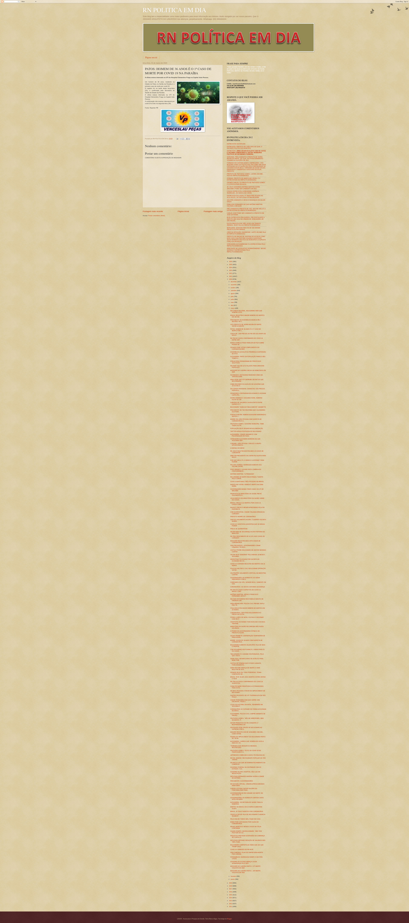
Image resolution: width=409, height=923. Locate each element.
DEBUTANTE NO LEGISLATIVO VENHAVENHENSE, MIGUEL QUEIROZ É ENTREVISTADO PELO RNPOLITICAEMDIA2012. (246, 250)
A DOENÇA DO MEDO (237, 448)
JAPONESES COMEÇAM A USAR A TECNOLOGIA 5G (247, 755)
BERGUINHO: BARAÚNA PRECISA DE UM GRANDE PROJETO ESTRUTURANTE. (243, 228)
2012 (231, 903)
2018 (231, 886)
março (233, 308)
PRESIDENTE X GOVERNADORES (241, 781)
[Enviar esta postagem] (177, 138)
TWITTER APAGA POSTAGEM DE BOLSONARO (245, 431)
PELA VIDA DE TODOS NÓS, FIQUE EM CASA (245, 819)
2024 (231, 267)
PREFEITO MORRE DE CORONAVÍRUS (243, 516)
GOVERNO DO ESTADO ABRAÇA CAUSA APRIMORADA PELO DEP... (243, 862)
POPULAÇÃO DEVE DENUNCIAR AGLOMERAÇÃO (246, 428)
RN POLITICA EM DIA (174, 10)
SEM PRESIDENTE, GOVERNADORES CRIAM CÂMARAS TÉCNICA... (245, 546)
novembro (234, 284)
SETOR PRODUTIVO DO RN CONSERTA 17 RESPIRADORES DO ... (244, 723)
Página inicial (151, 57)
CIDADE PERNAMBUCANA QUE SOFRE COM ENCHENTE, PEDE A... (245, 700)
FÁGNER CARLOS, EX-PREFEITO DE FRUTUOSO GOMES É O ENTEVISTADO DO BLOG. (246, 183)
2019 (231, 883)
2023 (231, 270)
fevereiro (233, 876)
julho (232, 296)
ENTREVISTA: (246, 152)
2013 (231, 900)
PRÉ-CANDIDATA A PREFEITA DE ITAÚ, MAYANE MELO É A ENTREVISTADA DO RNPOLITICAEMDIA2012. (246, 209)
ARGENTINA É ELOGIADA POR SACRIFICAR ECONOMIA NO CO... (244, 560)
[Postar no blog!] (183, 139)
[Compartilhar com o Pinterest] (189, 139)
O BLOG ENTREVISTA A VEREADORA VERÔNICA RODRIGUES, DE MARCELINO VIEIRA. (243, 192)
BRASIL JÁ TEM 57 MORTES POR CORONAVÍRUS (246, 811)
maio (232, 302)
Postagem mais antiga (213, 211)
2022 (231, 273)
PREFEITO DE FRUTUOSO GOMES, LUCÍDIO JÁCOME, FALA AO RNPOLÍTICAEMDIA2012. (245, 174)
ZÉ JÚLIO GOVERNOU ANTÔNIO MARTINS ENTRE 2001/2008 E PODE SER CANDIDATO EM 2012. (243, 187)
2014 (231, 897)
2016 (231, 892)
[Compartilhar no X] (185, 139)
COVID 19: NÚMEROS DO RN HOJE (241, 849)
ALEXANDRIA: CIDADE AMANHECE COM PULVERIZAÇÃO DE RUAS (243, 435)
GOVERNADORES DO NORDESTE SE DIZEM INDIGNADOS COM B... (245, 578)
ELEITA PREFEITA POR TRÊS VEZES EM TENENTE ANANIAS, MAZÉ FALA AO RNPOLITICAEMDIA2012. (244, 224)
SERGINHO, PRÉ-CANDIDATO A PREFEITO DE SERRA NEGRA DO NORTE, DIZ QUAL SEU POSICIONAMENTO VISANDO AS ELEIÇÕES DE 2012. (245, 158)
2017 (231, 889)
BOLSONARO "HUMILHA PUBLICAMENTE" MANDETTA (248, 407)
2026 (231, 261)
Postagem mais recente (153, 211)
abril (232, 305)
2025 (231, 264)
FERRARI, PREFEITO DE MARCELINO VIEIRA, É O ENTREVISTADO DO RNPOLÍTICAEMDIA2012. (243, 179)
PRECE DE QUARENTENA (238, 529)
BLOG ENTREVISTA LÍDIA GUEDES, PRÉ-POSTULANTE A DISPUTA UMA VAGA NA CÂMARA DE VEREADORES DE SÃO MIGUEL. (245, 219)
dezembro (234, 281)
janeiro (233, 879)
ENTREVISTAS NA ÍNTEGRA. (236, 144)
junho (232, 299)
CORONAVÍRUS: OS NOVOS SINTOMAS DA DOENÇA (247, 587)
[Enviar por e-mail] (181, 139)
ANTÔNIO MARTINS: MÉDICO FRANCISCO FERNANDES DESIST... (244, 595)
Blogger (229, 919)
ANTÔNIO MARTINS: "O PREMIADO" (242, 474)
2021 (231, 276)
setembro (234, 290)
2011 (231, 906)
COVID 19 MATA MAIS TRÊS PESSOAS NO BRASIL (247, 481)
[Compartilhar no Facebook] (187, 139)
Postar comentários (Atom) (156, 215)
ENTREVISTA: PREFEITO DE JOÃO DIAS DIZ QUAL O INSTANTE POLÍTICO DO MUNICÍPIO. (244, 147)
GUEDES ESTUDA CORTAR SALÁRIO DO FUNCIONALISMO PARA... (243, 789)
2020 (231, 279)
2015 (231, 895)
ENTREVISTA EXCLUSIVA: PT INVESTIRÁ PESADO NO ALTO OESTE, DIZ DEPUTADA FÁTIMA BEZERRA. (245, 196)
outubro (233, 287)
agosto (233, 293)
